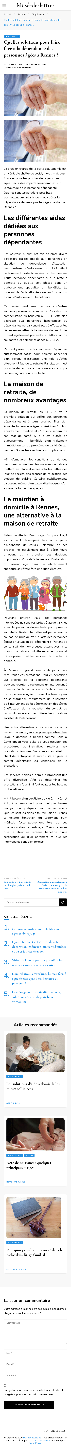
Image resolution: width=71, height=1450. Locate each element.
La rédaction (15, 64)
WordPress (35, 1443)
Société (29, 1155)
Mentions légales (55, 1431)
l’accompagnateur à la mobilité (24, 373)
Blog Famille (12, 36)
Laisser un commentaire (18, 67)
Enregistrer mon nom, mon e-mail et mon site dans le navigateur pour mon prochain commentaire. (34, 1392)
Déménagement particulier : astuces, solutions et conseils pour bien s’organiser (36, 997)
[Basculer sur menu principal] (4, 5)
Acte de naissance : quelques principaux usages (28, 1165)
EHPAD (50, 412)
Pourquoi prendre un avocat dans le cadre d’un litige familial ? (34, 1252)
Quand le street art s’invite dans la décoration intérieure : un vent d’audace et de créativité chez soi (39, 947)
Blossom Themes (42, 1440)
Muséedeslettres (36, 5)
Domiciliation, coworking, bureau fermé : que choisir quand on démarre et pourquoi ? (39, 978)
